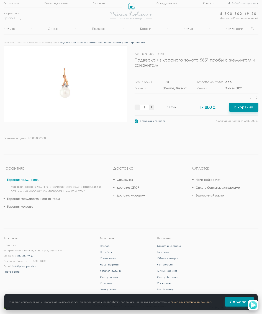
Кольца (9, 29)
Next (256, 98)
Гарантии (99, 3)
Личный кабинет (167, 270)
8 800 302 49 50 (238, 13)
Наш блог (106, 252)
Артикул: (141, 53)
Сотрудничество (166, 3)
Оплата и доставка (56, 3)
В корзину (243, 107)
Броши (145, 29)
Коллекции (234, 29)
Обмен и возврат (168, 258)
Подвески (99, 29)
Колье (188, 29)
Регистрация (165, 264)
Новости (105, 245)
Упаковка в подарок (152, 120)
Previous (251, 98)
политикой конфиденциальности (191, 301)
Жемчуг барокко (167, 276)
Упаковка (106, 283)
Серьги (53, 29)
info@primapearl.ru (24, 266)
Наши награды (109, 264)
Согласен (239, 302)
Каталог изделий (110, 270)
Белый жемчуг (165, 289)
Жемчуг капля (108, 289)
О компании (11, 3)
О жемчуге (164, 283)
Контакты (208, 3)
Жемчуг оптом (109, 276)
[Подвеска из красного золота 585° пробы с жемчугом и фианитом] (65, 83)
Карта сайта (12, 271)
